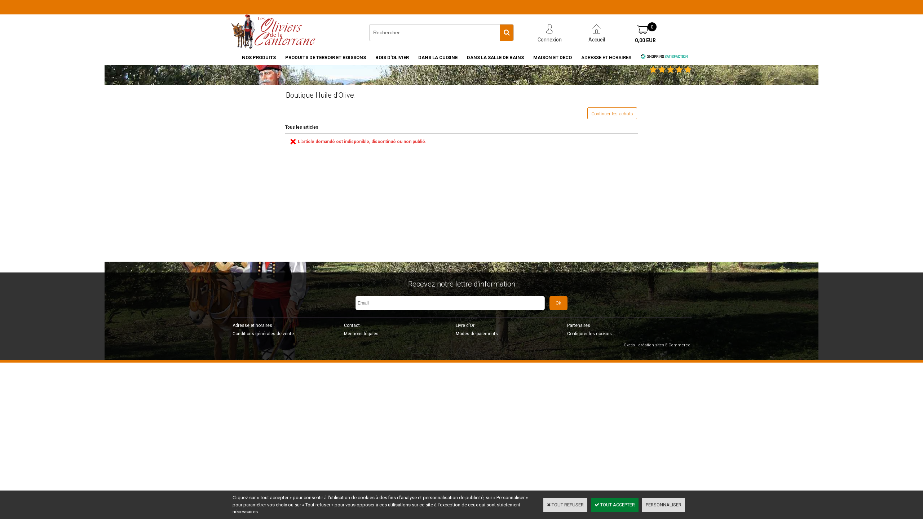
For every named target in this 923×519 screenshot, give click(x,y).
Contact (352, 325)
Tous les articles (301, 127)
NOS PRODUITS (259, 57)
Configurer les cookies (589, 333)
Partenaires (578, 325)
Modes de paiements (477, 333)
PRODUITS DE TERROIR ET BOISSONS (325, 57)
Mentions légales (361, 333)
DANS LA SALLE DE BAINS (495, 57)
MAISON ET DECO (552, 57)
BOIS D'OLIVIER (392, 57)
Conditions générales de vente (263, 333)
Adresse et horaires (606, 57)
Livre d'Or (465, 325)
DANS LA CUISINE (438, 57)
